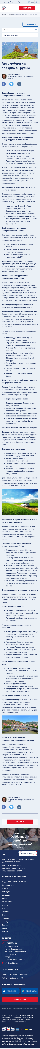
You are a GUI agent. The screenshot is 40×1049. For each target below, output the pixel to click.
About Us (4, 1015)
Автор (14, 74)
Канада (5, 925)
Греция (4, 898)
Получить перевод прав (11, 865)
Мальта (5, 905)
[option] (20, 839)
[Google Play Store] (30, 991)
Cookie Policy (6, 1017)
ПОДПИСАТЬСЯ (30, 24)
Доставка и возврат (23, 1019)
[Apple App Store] (11, 991)
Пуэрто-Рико (7, 902)
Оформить (27, 8)
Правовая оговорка (8, 1035)
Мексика (5, 912)
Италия (4, 915)
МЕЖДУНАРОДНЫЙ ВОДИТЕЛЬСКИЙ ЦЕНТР (12, 2)
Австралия (6, 895)
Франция (5, 918)
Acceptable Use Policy (26, 1015)
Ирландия (6, 892)
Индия (4, 928)
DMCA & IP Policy (28, 1017)
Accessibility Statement (9, 1019)
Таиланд (5, 922)
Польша (5, 932)
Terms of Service (13, 1015)
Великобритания (8, 885)
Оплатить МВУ (20, 999)
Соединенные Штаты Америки (14, 882)
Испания (5, 908)
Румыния (5, 888)
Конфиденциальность (19, 1021)
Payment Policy (16, 1017)
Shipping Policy (6, 1021)
